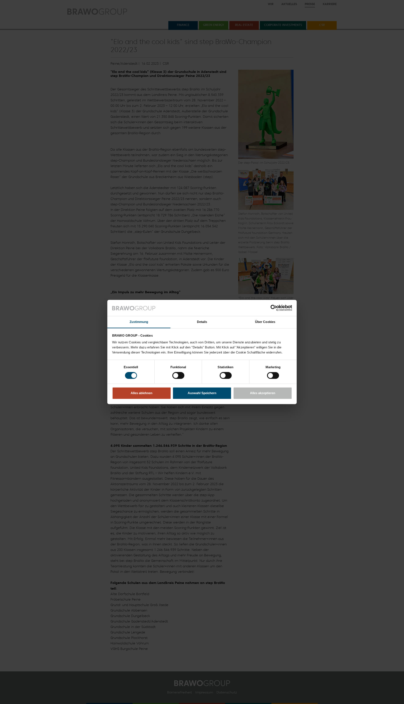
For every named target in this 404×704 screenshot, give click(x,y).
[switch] (178, 375)
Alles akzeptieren (262, 393)
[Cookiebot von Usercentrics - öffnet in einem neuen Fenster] (273, 308)
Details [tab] (202, 322)
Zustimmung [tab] (139, 322)
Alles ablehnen (141, 393)
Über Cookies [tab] (265, 322)
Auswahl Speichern (202, 393)
